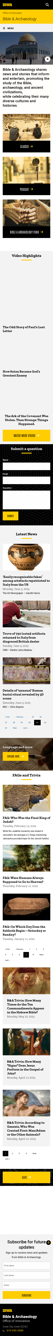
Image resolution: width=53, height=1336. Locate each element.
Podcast (24, 189)
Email (5, 474)
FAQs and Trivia (26, 775)
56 (41, 717)
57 (7, 722)
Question (7, 488)
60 (30, 722)
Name (5, 460)
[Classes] (26, 127)
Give (24, 1177)
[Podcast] (26, 170)
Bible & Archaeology (20, 19)
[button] (47, 5)
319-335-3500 (14, 1330)
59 (23, 722)
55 (34, 717)
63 (7, 728)
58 (15, 722)
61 (38, 723)
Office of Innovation (12, 13)
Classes (24, 146)
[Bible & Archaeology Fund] (26, 212)
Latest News (26, 534)
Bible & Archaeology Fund (24, 232)
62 (46, 722)
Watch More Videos (24, 435)
